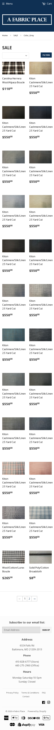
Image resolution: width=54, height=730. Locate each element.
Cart (49, 3)
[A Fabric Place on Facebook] (43, 702)
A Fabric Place (18, 711)
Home (5, 35)
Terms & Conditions (30, 692)
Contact (25, 696)
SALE (16, 35)
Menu (9, 3)
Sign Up (46, 630)
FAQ (44, 692)
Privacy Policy (12, 692)
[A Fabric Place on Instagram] (48, 702)
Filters (46, 55)
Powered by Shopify (37, 711)
